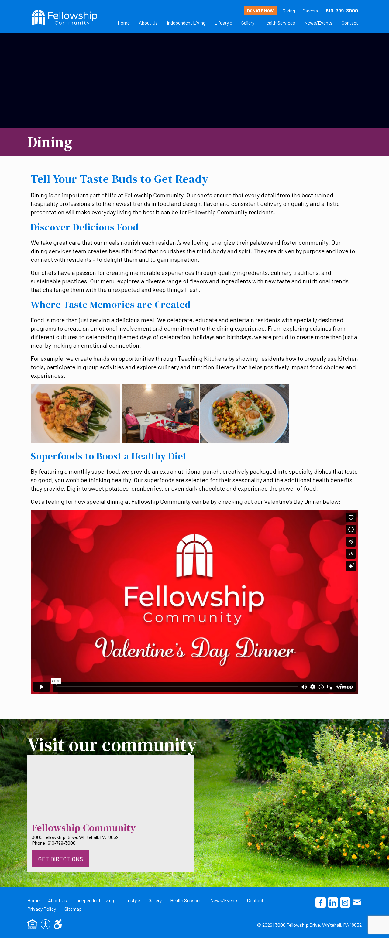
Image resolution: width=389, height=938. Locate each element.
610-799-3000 (342, 10)
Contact (255, 900)
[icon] (357, 902)
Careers (310, 10)
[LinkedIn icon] (333, 902)
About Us (57, 900)
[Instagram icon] (345, 902)
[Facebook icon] (320, 902)
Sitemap (73, 909)
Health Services (186, 900)
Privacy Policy (41, 909)
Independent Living (94, 900)
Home (33, 900)
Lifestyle (131, 900)
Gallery (155, 900)
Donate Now (260, 10)
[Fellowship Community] (64, 16)
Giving (289, 10)
